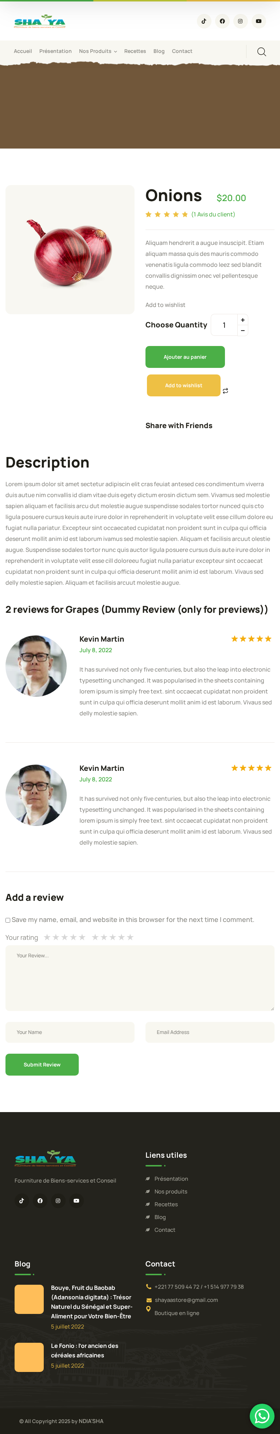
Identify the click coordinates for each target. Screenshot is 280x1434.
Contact (165, 1230)
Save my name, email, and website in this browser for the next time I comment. (133, 919)
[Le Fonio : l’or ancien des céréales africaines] (29, 1357)
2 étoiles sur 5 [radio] (99, 937)
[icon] (204, 21)
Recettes (166, 1204)
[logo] (40, 20)
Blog (160, 1217)
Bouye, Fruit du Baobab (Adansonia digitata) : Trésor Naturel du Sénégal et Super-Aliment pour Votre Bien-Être (92, 1302)
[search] (261, 51)
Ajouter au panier (185, 356)
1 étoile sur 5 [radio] (95, 937)
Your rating (21, 937)
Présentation (171, 1179)
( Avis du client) (213, 214)
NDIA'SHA (91, 1421)
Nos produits (171, 1191)
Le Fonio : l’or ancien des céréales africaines (84, 1350)
